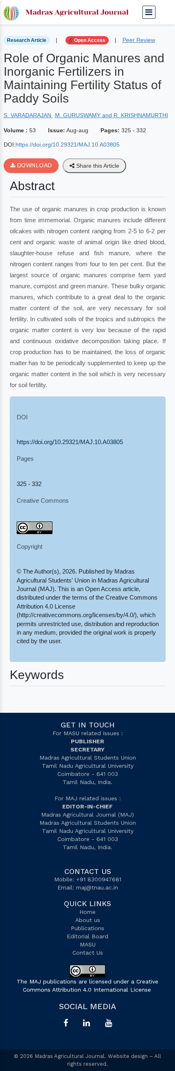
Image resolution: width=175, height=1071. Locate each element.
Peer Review (138, 40)
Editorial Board (87, 936)
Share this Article (96, 165)
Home (87, 912)
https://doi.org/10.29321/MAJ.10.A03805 (67, 144)
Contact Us (87, 952)
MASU (88, 944)
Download (33, 165)
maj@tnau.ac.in (97, 887)
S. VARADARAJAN (28, 115)
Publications (87, 928)
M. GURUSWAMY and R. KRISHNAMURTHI (111, 115)
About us (87, 920)
